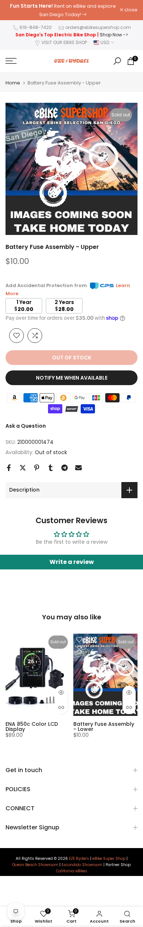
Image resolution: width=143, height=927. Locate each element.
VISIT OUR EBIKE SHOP (64, 42)
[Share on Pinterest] (36, 467)
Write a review (72, 562)
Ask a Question (26, 426)
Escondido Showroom (82, 865)
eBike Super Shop (108, 858)
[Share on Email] (78, 467)
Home (13, 82)
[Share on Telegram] (64, 467)
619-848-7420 (35, 27)
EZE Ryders (79, 858)
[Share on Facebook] (9, 467)
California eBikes (71, 871)
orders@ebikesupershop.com (98, 27)
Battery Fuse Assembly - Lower (103, 726)
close (130, 10)
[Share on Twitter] (22, 467)
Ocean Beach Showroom (35, 865)
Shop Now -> (114, 35)
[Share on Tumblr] (50, 467)
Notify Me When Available (71, 377)
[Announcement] (62, 10)
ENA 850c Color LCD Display (32, 726)
